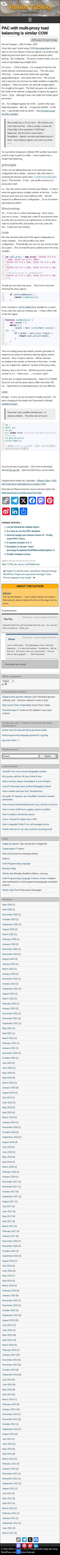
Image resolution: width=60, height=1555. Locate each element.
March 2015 (8, 1345)
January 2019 (8, 1122)
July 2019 (7, 1097)
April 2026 (7, 909)
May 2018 (7, 1157)
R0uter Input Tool (10, 890)
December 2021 (10, 1013)
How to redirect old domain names (18, 814)
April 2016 (7, 1280)
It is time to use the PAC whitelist (23, 531)
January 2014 (8, 1409)
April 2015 (7, 1340)
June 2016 (7, 1270)
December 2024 (10, 949)
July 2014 (7, 1379)
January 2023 (8, 974)
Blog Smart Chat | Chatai (14, 705)
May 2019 (7, 1107)
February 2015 (9, 1350)
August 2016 (8, 1261)
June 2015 (7, 1330)
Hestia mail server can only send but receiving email (27, 829)
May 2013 (7, 1449)
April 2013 (7, 1453)
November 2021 (10, 1018)
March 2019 (8, 1117)
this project (40, 48)
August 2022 (8, 993)
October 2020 (8, 1058)
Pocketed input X (10, 710)
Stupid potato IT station (13, 848)
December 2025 (10, 914)
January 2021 (8, 1048)
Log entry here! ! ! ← (11, 740)
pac (15, 564)
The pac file (13, 470)
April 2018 (7, 1162)
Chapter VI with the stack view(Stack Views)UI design (31, 571)
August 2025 (8, 929)
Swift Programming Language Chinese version (24, 878)
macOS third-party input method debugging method (26, 786)
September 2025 (10, 924)
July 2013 (7, 1439)
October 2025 (8, 919)
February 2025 (9, 939)
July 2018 (7, 1147)
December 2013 (10, 1414)
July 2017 (7, 1206)
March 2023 (8, 969)
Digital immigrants (10, 843)
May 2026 (7, 904)
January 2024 (8, 964)
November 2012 (10, 1478)
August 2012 (8, 1488)
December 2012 (10, 1473)
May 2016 (7, 1275)
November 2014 (10, 1364)
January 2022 (8, 1008)
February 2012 (9, 1513)
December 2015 (10, 1300)
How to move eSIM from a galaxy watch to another (26, 809)
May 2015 (7, 1335)
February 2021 (9, 1043)
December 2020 (10, 1053)
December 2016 (10, 1241)
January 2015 (8, 1355)
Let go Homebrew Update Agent (23, 527)
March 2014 (8, 1399)
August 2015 (8, 1320)
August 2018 (8, 1142)
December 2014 (10, 1360)
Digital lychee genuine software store (19, 697)
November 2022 (10, 978)
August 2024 (8, 959)
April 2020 (7, 1077)
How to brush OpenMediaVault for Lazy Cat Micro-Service (30, 804)
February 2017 (9, 1231)
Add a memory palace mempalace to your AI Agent (26, 781)
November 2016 (10, 1246)
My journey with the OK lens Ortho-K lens (22, 776)
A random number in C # (19, 542)
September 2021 (10, 1023)
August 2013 (8, 1434)
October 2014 (8, 1369)
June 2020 (7, 1068)
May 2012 (7, 1498)
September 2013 (10, 1429)
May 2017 (7, 1216)
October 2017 (8, 1191)
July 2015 (7, 1325)
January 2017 (8, 1236)
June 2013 (7, 1444)
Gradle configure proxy (18, 554)
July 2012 (7, 1493)
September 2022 (10, 988)
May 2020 (7, 1073)
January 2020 (8, 1087)
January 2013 (8, 1468)
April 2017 (7, 1221)
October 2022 (8, 984)
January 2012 (8, 1518)
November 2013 (10, 1419)
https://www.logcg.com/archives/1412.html (22, 492)
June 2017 (7, 1211)
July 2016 (7, 1265)
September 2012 (10, 1483)
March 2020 (8, 1082)
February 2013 (9, 1463)
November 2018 (10, 1127)
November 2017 (10, 1186)
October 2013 (8, 1424)
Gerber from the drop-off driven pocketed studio (24, 730)
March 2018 (8, 1167)
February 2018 (9, 1172)
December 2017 (10, 1181)
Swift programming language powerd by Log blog (25, 735)
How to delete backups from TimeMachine (22, 791)
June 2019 (7, 1102)
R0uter (7, 593)
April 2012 (7, 1503)
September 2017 (10, 1196)
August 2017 (8, 1201)
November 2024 (10, 954)
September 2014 (10, 1374)
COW (10, 564)
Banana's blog (9, 868)
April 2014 (7, 1394)
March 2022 (8, 998)
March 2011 (8, 1533)
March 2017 (8, 1226)
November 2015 (10, 1305)
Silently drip (7, 873)
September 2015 (10, 1315)
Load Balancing (32, 564)
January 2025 (8, 944)
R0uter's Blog (30, 6)
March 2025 (8, 934)
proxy (21, 564)
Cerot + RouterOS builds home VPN (19, 819)
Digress (6, 858)
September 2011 (10, 1523)
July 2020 (7, 1063)
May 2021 (7, 1028)
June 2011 (7, 1528)
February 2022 (9, 1003)
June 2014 (7, 1384)
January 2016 (8, 1295)
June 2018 (7, 1152)
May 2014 (7, 1389)
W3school (7, 853)
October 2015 (8, 1310)
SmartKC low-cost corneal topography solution (24, 771)
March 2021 (8, 1038)
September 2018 (10, 1137)
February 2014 (9, 1404)
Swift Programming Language (16, 863)
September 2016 (10, 1256)
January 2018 (8, 1176)
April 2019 (7, 1112)
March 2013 (8, 1459)
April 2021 (7, 1033)
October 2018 (8, 1132)
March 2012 (8, 1508)
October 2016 (8, 1251)
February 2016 (9, 1290)
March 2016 (8, 1285)
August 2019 (8, 1092)
